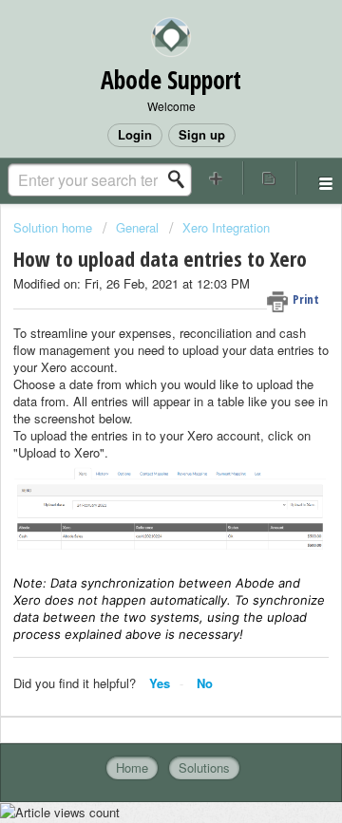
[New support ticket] (216, 178)
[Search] (181, 179)
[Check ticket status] (269, 178)
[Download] (136, 395)
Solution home (54, 227)
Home (132, 767)
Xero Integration (226, 227)
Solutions (204, 767)
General (137, 227)
